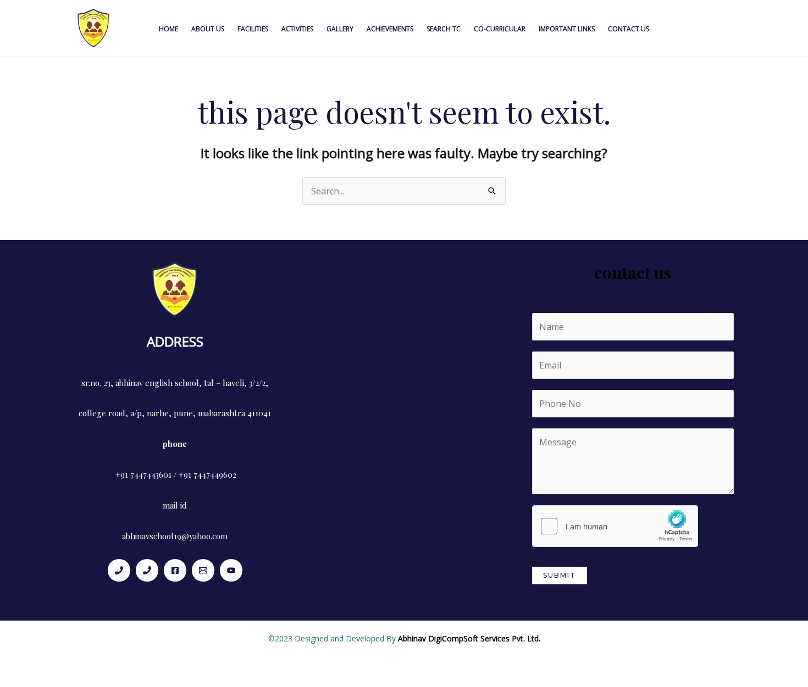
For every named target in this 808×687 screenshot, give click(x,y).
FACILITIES (252, 28)
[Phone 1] (119, 570)
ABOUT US (207, 28)
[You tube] (231, 570)
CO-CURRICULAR (499, 28)
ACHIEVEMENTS (390, 28)
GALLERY (339, 28)
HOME (168, 28)
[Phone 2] (147, 570)
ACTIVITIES (297, 28)
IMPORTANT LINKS (567, 28)
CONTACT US (628, 28)
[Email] (203, 570)
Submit (559, 575)
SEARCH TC (444, 28)
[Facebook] (175, 570)
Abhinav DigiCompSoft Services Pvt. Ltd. (469, 638)
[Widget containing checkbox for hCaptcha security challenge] (615, 526)
